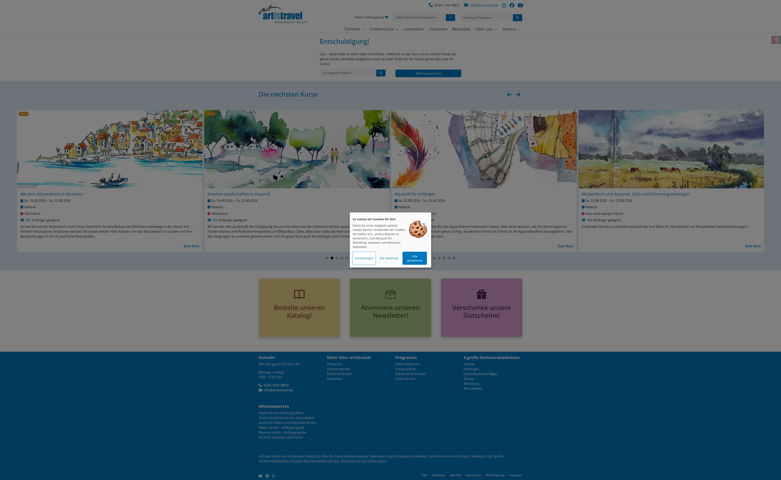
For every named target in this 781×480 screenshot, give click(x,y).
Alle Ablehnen (389, 258)
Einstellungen (364, 258)
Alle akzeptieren (415, 258)
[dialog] (390, 240)
